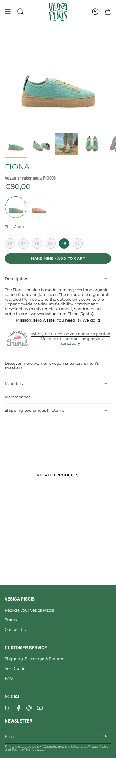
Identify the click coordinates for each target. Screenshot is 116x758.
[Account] (95, 12)
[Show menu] (7, 12)
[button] (20, 12)
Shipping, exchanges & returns (34, 410)
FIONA (17, 166)
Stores (11, 619)
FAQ (9, 678)
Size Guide (15, 668)
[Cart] (107, 12)
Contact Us (15, 629)
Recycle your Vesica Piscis (29, 610)
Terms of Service (24, 749)
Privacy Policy (97, 746)
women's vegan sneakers (58, 363)
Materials (14, 383)
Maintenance (18, 396)
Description (16, 278)
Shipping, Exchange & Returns (34, 658)
